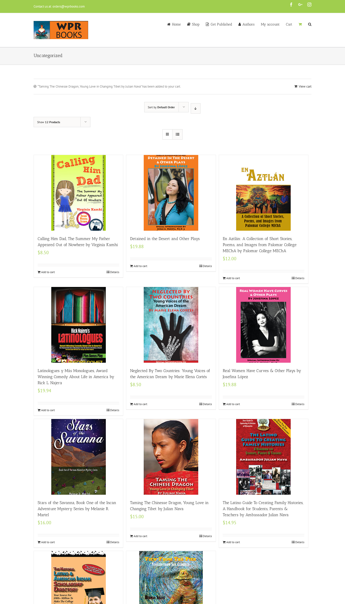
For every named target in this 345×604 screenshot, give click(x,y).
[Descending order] (196, 108)
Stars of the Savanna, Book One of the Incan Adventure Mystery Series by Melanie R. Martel (77, 508)
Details (114, 272)
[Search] (309, 24)
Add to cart (48, 272)
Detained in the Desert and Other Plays (165, 238)
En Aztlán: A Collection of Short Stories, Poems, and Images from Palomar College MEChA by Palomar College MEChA (260, 244)
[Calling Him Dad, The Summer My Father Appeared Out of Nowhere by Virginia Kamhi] (78, 193)
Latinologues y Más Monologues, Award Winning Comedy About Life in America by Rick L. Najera (76, 376)
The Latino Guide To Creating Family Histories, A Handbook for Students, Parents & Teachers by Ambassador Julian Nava (263, 508)
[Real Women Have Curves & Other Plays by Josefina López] (263, 325)
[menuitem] (177, 24)
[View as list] (177, 134)
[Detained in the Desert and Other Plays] (170, 193)
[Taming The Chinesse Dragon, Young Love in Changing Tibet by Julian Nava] (170, 457)
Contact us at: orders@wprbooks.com (59, 6)
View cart (305, 86)
